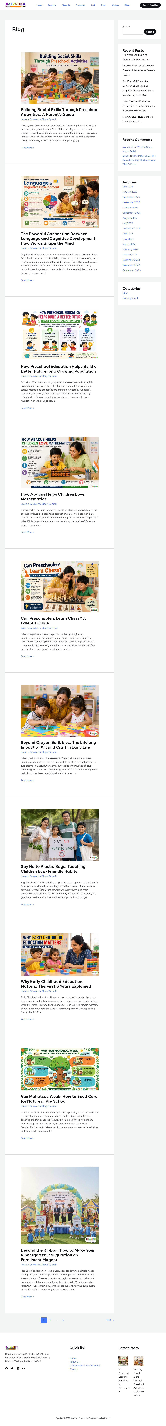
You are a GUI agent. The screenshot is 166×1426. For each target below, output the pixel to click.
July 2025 (128, 223)
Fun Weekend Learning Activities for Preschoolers (124, 1380)
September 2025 (132, 212)
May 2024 (128, 239)
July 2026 (128, 186)
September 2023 (132, 270)
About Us (75, 1361)
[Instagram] (18, 1368)
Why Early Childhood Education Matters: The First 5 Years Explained (56, 984)
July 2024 (128, 233)
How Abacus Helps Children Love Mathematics (52, 496)
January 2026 (130, 191)
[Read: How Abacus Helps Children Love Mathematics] (60, 462)
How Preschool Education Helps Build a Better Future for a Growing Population (59, 369)
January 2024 (130, 254)
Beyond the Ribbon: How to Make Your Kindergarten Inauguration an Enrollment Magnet (58, 1255)
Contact (74, 1369)
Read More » (27, 147)
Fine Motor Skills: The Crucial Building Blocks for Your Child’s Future (139, 160)
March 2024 (129, 244)
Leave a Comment (30, 119)
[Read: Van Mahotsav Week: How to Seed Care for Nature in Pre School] (60, 1069)
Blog (44, 119)
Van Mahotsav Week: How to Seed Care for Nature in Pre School (59, 1099)
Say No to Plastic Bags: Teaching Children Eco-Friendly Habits (53, 869)
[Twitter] (12, 1368)
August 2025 (130, 218)
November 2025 (131, 202)
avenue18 (128, 146)
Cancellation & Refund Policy (85, 1365)
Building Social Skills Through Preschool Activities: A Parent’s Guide (59, 112)
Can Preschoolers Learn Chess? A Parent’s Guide (53, 620)
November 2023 (131, 265)
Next (110, 1320)
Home (73, 1358)
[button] (150, 5)
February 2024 (131, 249)
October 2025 (130, 207)
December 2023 (131, 259)
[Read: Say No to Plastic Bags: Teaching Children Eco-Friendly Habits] (60, 834)
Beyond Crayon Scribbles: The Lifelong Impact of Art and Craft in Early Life (58, 745)
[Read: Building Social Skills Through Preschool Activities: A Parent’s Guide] (60, 77)
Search (126, 26)
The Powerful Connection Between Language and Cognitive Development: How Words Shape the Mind (59, 238)
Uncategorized (130, 298)
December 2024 (131, 228)
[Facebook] (6, 1368)
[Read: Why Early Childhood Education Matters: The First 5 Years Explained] (60, 954)
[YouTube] (23, 1368)
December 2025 (131, 197)
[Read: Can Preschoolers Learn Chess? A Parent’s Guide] (60, 586)
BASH (126, 155)
